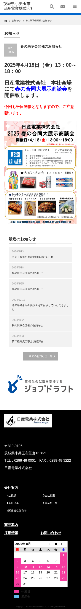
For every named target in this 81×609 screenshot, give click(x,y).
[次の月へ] (63, 544)
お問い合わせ (51, 533)
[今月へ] (56, 544)
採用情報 (11, 533)
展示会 (25, 596)
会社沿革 (13, 503)
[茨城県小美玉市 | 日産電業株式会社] (19, 6)
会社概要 (50, 495)
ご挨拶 (12, 495)
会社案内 (11, 487)
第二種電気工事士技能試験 (27, 341)
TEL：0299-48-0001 (20, 460)
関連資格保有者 (17, 510)
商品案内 (11, 525)
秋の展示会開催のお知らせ (27, 272)
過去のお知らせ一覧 (40, 356)
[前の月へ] (48, 544)
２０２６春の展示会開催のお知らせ (32, 256)
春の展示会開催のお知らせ (27, 289)
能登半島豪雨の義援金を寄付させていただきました (40, 307)
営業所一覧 (51, 503)
